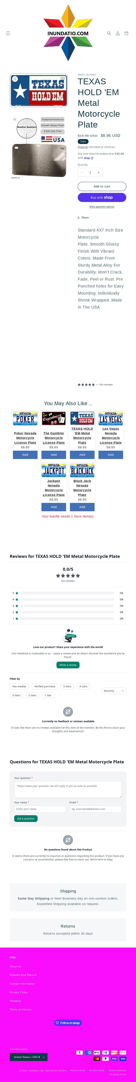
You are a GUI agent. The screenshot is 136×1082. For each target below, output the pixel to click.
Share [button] (85, 217)
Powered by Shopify (55, 1070)
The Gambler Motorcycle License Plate (54, 438)
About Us (15, 966)
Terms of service (117, 1070)
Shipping (83, 147)
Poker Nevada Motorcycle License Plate (25, 438)
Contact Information (22, 983)
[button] (8, 33)
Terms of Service (20, 1009)
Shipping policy (117, 1074)
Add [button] (25, 455)
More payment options (102, 206)
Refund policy (77, 1070)
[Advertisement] (100, 345)
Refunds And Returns (23, 974)
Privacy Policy (19, 992)
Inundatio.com (36, 1070)
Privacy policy (97, 1070)
